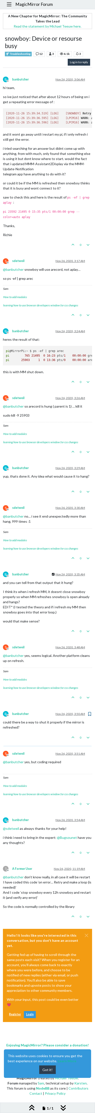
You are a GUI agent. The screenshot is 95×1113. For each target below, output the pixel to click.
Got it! (47, 1070)
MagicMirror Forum (34, 4)
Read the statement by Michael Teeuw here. (47, 26)
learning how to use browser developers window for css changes (40, 305)
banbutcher (20, 79)
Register (15, 1014)
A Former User (22, 869)
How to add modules (15, 297)
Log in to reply (79, 62)
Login (30, 1014)
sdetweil (18, 261)
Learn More (67, 1061)
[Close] (86, 935)
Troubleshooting (19, 53)
